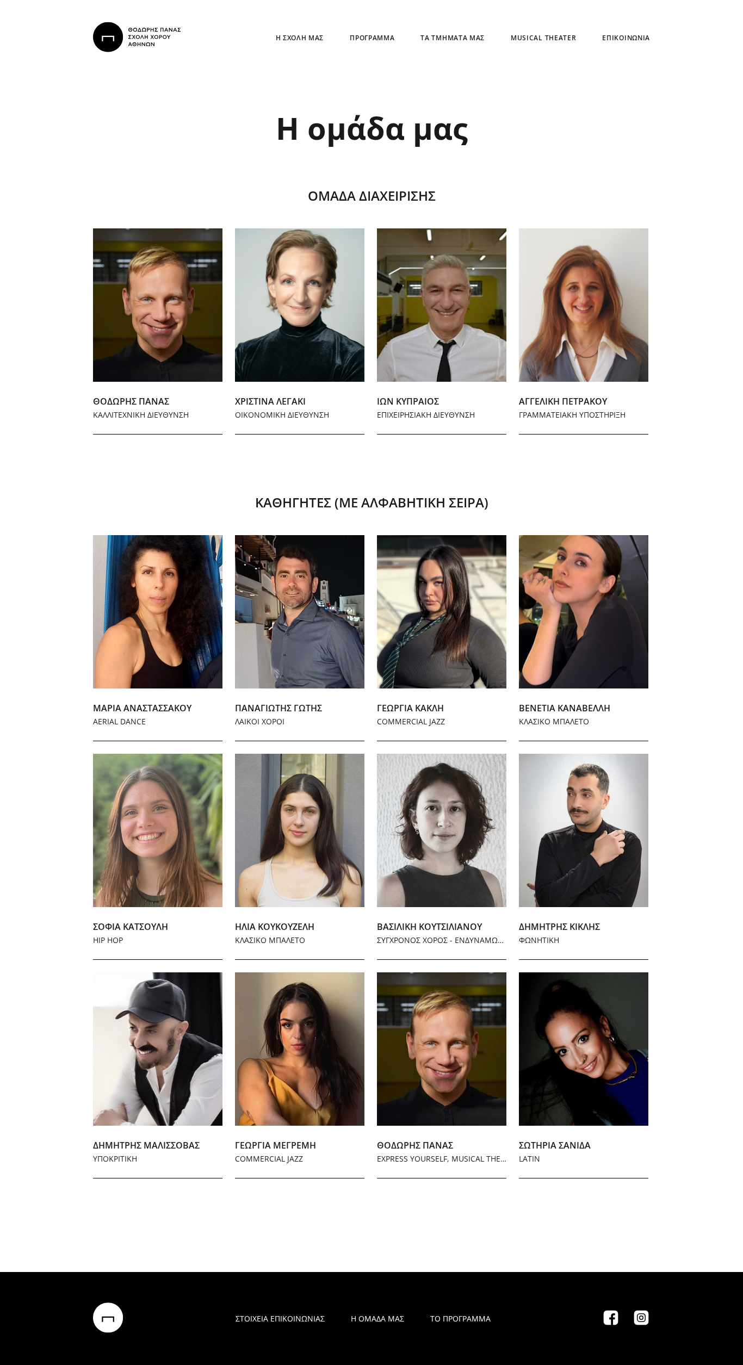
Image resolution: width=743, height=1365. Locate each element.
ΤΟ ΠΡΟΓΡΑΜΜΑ (460, 1318)
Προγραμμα (372, 37)
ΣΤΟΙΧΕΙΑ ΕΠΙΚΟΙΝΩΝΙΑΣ (280, 1318)
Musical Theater (543, 37)
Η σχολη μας (300, 37)
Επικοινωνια (626, 37)
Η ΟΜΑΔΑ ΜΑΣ (377, 1318)
